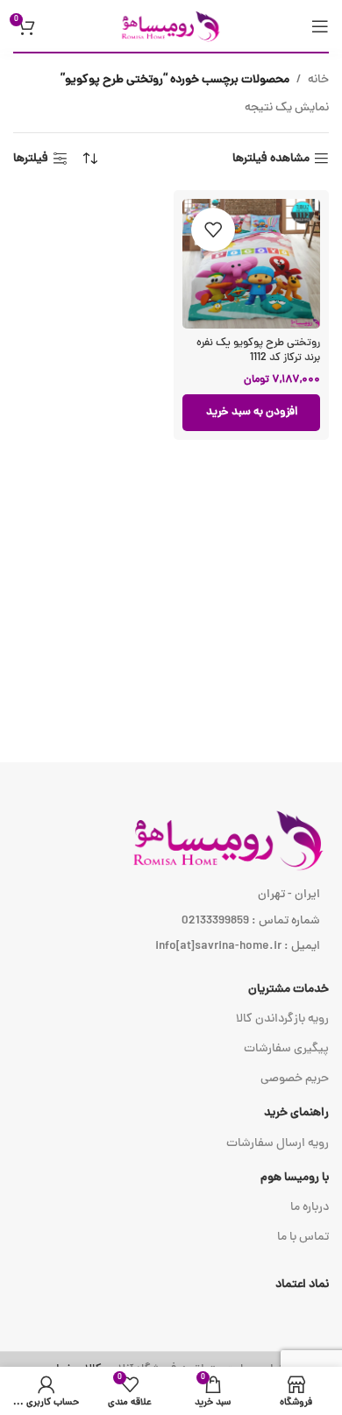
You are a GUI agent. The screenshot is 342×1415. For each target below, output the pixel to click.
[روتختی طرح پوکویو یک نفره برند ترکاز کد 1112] (251, 264)
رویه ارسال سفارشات (277, 1144)
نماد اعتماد (302, 1285)
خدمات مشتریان (288, 989)
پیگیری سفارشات (286, 1049)
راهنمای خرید (296, 1113)
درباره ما (309, 1208)
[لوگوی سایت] (171, 27)
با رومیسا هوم (294, 1178)
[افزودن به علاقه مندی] (213, 229)
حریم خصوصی (294, 1079)
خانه (318, 80)
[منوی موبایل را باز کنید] (320, 26)
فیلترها (30, 159)
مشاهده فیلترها (271, 159)
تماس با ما (303, 1237)
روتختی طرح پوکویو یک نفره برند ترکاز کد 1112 (258, 351)
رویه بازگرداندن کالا (282, 1019)
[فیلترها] (276, 447)
